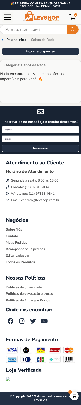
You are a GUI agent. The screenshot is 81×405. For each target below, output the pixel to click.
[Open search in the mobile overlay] (39, 29)
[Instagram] (22, 321)
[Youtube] (44, 321)
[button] (7, 17)
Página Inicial (16, 39)
